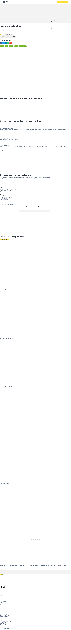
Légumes (52, 21)
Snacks (31, 21)
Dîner (27, 21)
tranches (35, 182)
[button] (55, 20)
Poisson (47, 21)
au (23, 182)
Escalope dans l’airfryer (4, 435)
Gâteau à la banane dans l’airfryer (6, 338)
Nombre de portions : (23, 208)
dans (10, 182)
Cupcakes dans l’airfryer (4, 483)
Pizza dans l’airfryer (3, 532)
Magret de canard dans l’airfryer (6, 386)
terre (22, 182)
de (20, 182)
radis (8, 182)
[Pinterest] (7, 2)
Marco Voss (6, 31)
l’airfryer (13, 182)
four (25, 182)
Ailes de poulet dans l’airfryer (5, 289)
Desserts (37, 21)
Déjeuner (22, 21)
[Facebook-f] (4, 2)
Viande (42, 21)
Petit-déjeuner (16, 21)
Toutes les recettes (7, 21)
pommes (17, 182)
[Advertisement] (35, 11)
